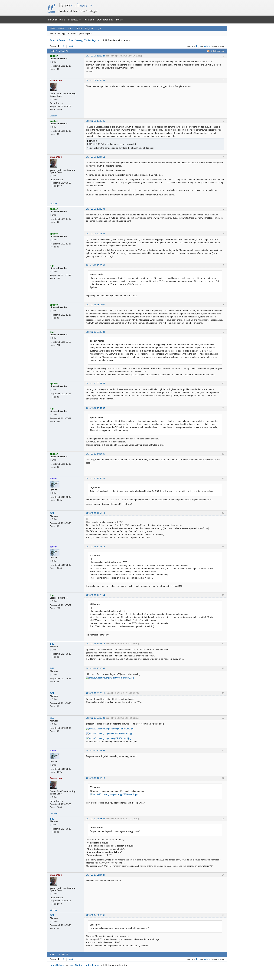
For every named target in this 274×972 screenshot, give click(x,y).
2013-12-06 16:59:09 (95, 80)
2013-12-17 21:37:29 (95, 875)
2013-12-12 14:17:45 (95, 454)
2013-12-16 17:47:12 (95, 644)
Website (53, 116)
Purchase (89, 19)
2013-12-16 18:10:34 (95, 668)
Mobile (61, 28)
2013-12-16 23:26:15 (95, 693)
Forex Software (56, 19)
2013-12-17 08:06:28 (95, 718)
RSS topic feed (217, 51)
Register (89, 28)
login (198, 46)
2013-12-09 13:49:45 (95, 121)
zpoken (54, 55)
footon (53, 478)
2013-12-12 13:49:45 (95, 408)
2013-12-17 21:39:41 (95, 915)
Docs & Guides (105, 19)
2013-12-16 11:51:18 (95, 513)
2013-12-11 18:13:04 (95, 304)
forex (75, 5)
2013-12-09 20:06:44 (95, 233)
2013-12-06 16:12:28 (95, 56)
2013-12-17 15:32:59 (95, 750)
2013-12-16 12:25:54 (95, 595)
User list (70, 28)
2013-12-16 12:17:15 (95, 546)
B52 (52, 513)
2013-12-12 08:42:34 (95, 332)
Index (52, 28)
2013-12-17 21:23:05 (95, 818)
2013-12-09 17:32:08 (95, 209)
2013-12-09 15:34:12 (95, 157)
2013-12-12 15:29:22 (95, 478)
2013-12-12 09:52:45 (95, 383)
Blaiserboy (56, 80)
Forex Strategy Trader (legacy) (84, 40)
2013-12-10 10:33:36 (95, 265)
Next (71, 46)
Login (98, 28)
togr (52, 265)
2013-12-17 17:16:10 (95, 778)
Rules (79, 28)
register (207, 46)
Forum (119, 19)
